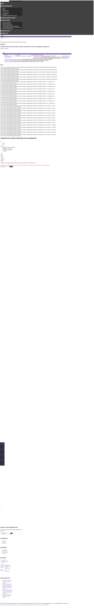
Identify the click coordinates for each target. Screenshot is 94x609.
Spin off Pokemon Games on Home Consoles (12, 27)
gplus (2, 154)
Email (4, 144)
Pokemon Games (5, 20)
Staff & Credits (5, 552)
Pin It (2, 161)
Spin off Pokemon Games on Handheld (10, 26)
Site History (5, 551)
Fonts (4, 9)
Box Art (4, 8)
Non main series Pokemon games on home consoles (37, 60)
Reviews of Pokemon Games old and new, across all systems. (30, 61)
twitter (2, 160)
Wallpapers (5, 14)
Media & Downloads (6, 6)
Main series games (6, 22)
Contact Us (5, 549)
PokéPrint (3, 562)
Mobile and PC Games (7, 23)
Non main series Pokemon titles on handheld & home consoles (37, 59)
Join (11, 533)
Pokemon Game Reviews (8, 28)
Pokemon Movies (5, 30)
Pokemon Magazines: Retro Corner (10, 15)
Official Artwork (6, 10)
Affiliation (5, 542)
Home (2, 3)
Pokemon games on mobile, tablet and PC (52, 57)
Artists (4, 540)
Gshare (2, 156)
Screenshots (5, 11)
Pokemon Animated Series (8, 17)
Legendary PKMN (4, 561)
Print (4, 142)
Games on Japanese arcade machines (52, 58)
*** (1, 153)
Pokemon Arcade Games (8, 24)
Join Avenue (3, 560)
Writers (4, 543)
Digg (2, 155)
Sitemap (4, 553)
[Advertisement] (36, 520)
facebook (3, 159)
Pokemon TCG (4, 33)
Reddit (2, 157)
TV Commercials (6, 13)
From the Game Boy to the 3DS (49, 56)
